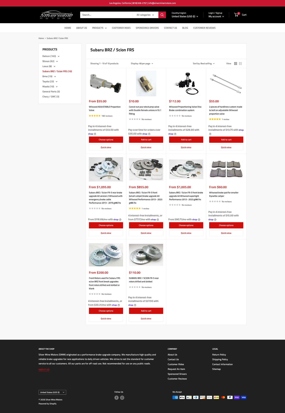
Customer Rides (176, 364)
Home (41, 38)
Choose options (106, 139)
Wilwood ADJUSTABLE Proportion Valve (105, 108)
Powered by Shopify (47, 403)
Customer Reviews (177, 378)
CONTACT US (170, 28)
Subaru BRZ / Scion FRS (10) (57, 71)
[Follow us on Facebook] (116, 398)
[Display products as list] (240, 63)
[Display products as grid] (235, 63)
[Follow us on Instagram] (122, 398)
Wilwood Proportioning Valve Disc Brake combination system (185, 108)
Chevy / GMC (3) (50, 96)
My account (215, 16)
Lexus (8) (47, 66)
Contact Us (173, 359)
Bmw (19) (47, 76)
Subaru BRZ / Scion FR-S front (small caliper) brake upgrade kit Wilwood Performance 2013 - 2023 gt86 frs (145, 198)
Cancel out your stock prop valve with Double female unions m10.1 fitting (145, 110)
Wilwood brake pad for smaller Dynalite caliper (223, 194)
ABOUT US (81, 28)
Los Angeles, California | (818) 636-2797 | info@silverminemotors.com (142, 3)
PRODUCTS (97, 28)
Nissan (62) (48, 61)
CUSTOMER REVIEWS (204, 28)
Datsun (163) (49, 56)
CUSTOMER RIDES (121, 28)
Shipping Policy (220, 359)
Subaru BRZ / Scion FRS (57, 38)
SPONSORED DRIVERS (147, 28)
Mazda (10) (48, 86)
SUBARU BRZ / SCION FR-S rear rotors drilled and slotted (144, 279)
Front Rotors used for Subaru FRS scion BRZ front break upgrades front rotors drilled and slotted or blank (104, 283)
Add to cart (146, 139)
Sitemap (216, 369)
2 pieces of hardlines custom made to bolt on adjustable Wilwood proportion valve (225, 110)
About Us (172, 354)
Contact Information (222, 364)
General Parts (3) (51, 91)
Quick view (106, 147)
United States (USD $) (50, 392)
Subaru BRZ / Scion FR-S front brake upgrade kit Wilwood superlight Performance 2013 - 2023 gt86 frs (186, 196)
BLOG (185, 28)
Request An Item (176, 369)
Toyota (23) (48, 81)
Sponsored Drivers (177, 374)
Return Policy (219, 354)
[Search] (162, 15)
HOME (67, 28)
